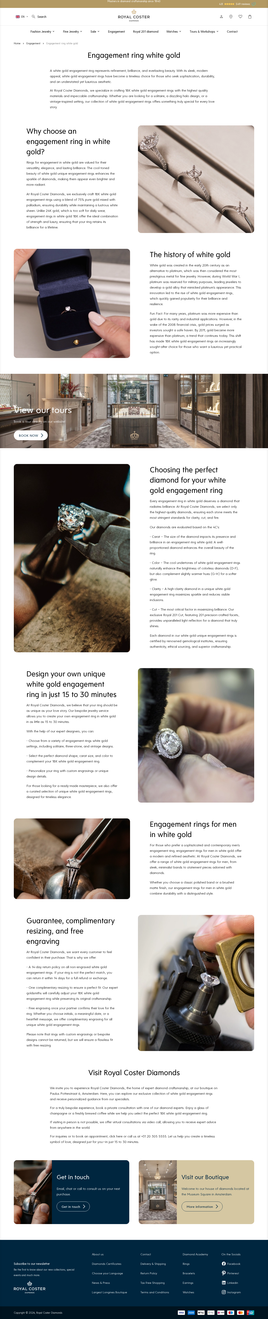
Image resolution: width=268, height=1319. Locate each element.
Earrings (188, 1282)
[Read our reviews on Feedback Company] (253, 4)
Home (17, 43)
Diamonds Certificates (106, 1263)
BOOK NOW (28, 435)
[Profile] (221, 16)
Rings (186, 1263)
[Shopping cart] (250, 16)
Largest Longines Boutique (109, 1292)
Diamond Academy (195, 1254)
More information (199, 1206)
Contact (146, 1254)
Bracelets (189, 1273)
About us (98, 1254)
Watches (188, 1292)
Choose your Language (107, 1273)
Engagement (33, 43)
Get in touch (71, 1206)
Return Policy (149, 1273)
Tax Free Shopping (153, 1282)
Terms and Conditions (155, 1292)
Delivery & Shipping (153, 1263)
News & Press (101, 1282)
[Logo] (134, 15)
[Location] (231, 16)
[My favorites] (240, 16)
